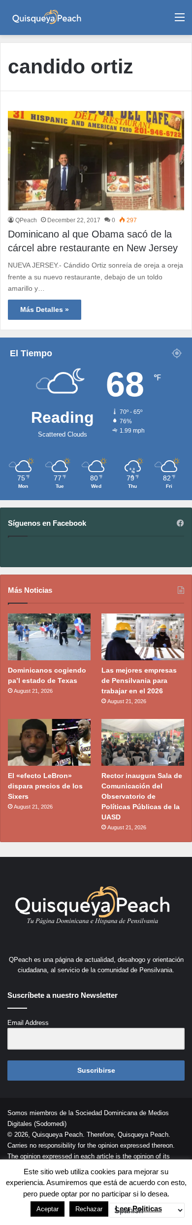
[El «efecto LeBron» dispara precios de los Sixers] (49, 742)
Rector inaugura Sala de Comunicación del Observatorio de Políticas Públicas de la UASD (141, 796)
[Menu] (180, 21)
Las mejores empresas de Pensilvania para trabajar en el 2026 (139, 680)
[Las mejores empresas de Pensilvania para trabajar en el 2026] (142, 636)
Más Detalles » (44, 309)
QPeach (26, 220)
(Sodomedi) (50, 1123)
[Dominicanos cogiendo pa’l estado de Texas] (49, 636)
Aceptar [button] (47, 1209)
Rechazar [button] (88, 1209)
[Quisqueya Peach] (46, 17)
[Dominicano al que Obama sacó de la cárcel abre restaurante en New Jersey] (96, 160)
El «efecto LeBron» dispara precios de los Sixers (45, 786)
